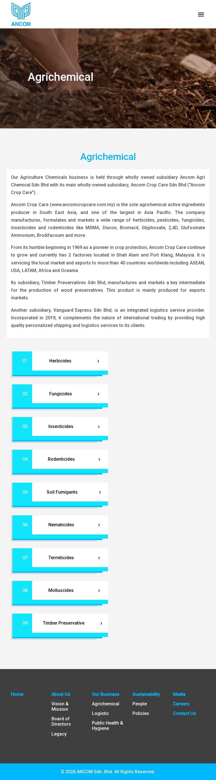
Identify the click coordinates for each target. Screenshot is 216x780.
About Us (60, 694)
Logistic (100, 713)
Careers (181, 704)
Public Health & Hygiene (107, 725)
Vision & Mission (60, 706)
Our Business (106, 694)
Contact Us (184, 713)
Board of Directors (61, 721)
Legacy (59, 734)
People (139, 704)
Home (17, 694)
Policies (140, 713)
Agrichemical (105, 704)
